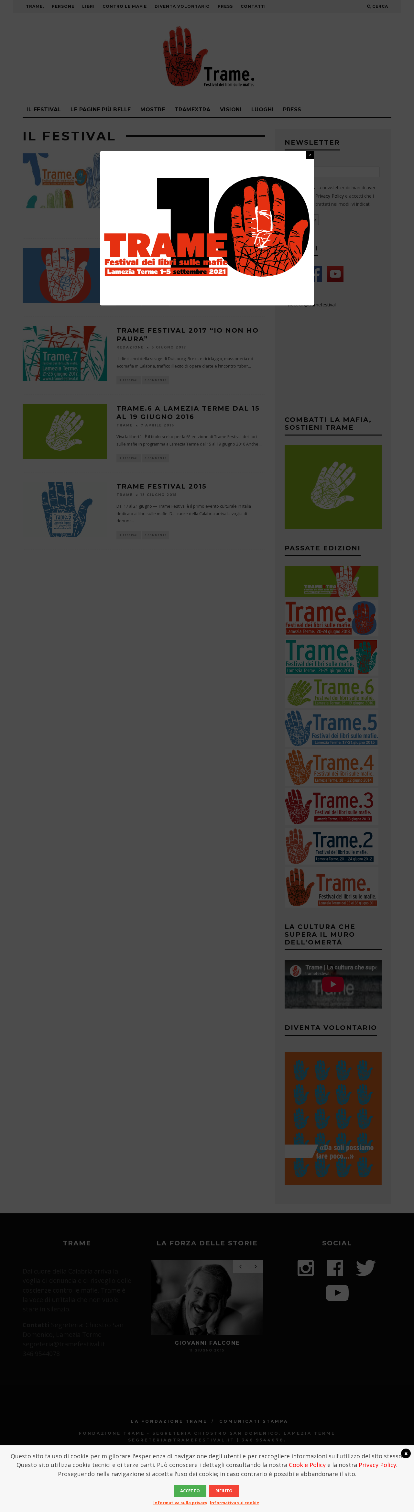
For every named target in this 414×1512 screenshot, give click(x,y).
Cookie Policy (307, 1465)
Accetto (190, 1491)
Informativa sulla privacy (180, 1503)
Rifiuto (224, 1491)
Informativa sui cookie (234, 1503)
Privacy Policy (377, 1465)
